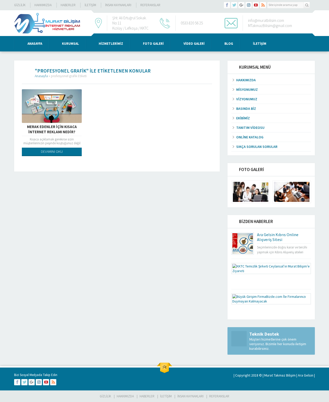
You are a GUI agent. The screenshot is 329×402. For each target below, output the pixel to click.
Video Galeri (194, 43)
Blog (228, 43)
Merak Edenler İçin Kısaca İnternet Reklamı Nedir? (52, 129)
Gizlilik (19, 5)
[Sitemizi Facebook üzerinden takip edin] (227, 5)
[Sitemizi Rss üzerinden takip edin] (263, 5)
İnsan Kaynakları (118, 5)
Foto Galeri (153, 43)
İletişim (90, 5)
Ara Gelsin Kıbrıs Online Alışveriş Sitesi (277, 237)
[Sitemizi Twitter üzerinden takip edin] (234, 5)
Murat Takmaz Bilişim (280, 375)
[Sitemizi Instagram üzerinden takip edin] (248, 5)
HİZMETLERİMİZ (111, 43)
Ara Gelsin (305, 375)
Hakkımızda (43, 5)
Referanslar (150, 5)
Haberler (68, 5)
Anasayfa (35, 43)
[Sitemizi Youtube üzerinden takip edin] (256, 5)
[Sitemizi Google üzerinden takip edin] (241, 5)
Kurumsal (70, 43)
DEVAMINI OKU (52, 151)
